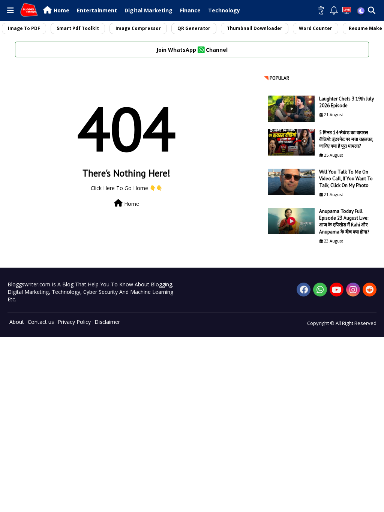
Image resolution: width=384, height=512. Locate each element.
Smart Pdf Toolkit (78, 28)
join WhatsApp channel (192, 49)
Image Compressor (138, 28)
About (16, 321)
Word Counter (315, 28)
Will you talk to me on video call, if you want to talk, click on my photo (346, 179)
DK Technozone (19, 348)
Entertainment (97, 10)
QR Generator (193, 28)
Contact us (41, 321)
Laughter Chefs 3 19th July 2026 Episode (346, 102)
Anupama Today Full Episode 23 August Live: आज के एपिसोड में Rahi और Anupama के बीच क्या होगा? (344, 221)
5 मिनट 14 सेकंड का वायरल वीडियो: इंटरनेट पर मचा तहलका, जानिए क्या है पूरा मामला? (346, 139)
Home (61, 10)
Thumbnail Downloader (254, 28)
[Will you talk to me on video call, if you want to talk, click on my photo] (291, 182)
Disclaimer (107, 321)
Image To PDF (24, 28)
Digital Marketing (148, 10)
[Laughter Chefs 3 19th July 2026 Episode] (291, 109)
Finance (190, 10)
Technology (224, 10)
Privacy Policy (74, 321)
